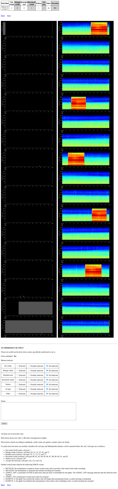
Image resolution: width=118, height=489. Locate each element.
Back (3, 16)
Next (9, 16)
